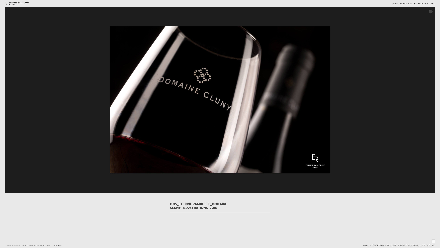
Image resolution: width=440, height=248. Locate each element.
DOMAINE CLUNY (378, 246)
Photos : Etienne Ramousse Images (33, 245)
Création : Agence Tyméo (54, 245)
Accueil (366, 246)
